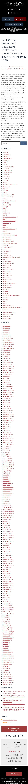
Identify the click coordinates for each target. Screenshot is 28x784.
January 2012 (6, 678)
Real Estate (6, 251)
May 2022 (5, 428)
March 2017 (6, 553)
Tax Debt (5, 277)
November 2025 (7, 344)
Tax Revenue (6, 287)
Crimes (5, 180)
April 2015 (5, 599)
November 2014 (7, 609)
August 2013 (6, 640)
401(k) (4, 152)
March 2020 (6, 481)
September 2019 (7, 493)
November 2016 (7, 561)
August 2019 (6, 495)
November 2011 (7, 682)
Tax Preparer (6, 279)
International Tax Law (9, 221)
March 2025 (6, 360)
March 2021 (6, 457)
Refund (5, 253)
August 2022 (6, 422)
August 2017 (6, 543)
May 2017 (5, 549)
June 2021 (5, 450)
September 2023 (7, 396)
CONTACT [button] (21, 19)
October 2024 (7, 370)
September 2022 (7, 420)
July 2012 (5, 666)
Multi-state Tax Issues (9, 235)
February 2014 (7, 628)
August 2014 (6, 616)
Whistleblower (7, 314)
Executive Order (7, 197)
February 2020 (7, 483)
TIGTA (4, 299)
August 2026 (6, 326)
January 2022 (6, 436)
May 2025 (5, 356)
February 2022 (7, 434)
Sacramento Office (14, 751)
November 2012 (7, 658)
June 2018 (5, 523)
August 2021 (6, 446)
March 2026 (6, 336)
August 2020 (6, 471)
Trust (4, 303)
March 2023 (6, 408)
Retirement (6, 255)
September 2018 (7, 517)
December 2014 (7, 607)
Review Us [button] (14, 774)
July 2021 (5, 448)
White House (6, 316)
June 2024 (6, 378)
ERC (4, 193)
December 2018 (7, 511)
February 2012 (7, 676)
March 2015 (6, 601)
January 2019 (6, 509)
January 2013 (6, 654)
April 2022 (5, 430)
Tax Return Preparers (9, 283)
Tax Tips (5, 289)
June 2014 (5, 620)
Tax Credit (5, 273)
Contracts (5, 176)
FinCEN (5, 203)
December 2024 (7, 366)
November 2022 (7, 416)
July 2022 (5, 424)
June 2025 (6, 354)
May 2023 (5, 404)
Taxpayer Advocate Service (10, 295)
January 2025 (6, 364)
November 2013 (7, 634)
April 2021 (5, 455)
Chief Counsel (7, 170)
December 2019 (7, 487)
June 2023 (6, 402)
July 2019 (5, 497)
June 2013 (5, 644)
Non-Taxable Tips (8, 241)
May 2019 (5, 501)
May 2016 (5, 573)
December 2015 (7, 583)
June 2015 (5, 595)
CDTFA (5, 168)
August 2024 (6, 374)
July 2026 (5, 328)
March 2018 (6, 529)
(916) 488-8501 (14, 9)
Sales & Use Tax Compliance (11, 257)
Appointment (6, 158)
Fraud (4, 207)
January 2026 (6, 340)
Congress (5, 174)
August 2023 (6, 398)
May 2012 (5, 670)
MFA (4, 231)
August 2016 (6, 567)
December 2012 (7, 656)
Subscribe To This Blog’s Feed (10, 720)
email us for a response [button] (15, 729)
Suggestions (6, 261)
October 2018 (6, 515)
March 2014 (6, 626)
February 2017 (7, 555)
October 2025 (7, 346)
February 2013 (7, 652)
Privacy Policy (17, 781)
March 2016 (6, 577)
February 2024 (7, 386)
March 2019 (6, 505)
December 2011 (7, 680)
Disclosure (6, 186)
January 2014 (6, 630)
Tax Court (5, 271)
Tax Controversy (7, 269)
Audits (4, 162)
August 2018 (6, 519)
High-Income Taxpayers (9, 217)
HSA (4, 219)
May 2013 (5, 646)
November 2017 (7, 537)
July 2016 (5, 569)
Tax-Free (5, 291)
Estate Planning (7, 195)
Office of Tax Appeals (9, 243)
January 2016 (6, 581)
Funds (4, 211)
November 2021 (7, 440)
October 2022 (7, 418)
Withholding (6, 318)
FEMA (4, 199)
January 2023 (6, 412)
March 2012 (6, 674)
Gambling (5, 213)
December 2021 (7, 438)
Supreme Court (7, 263)
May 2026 (5, 332)
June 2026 (6, 330)
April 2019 (5, 503)
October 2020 (7, 467)
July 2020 (5, 473)
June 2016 (5, 571)
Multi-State (6, 233)
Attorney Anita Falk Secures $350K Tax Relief (14, 704)
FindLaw (21, 783)
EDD (4, 190)
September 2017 (7, 541)
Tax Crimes (6, 275)
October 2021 (6, 442)
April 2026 (5, 334)
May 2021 (5, 452)
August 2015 (6, 591)
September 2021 (7, 444)
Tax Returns (6, 285)
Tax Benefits (6, 267)
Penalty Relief (6, 247)
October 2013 (6, 636)
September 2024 (7, 372)
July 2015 (5, 593)
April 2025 (5, 358)
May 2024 (5, 380)
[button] (7, 19)
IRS (4, 227)
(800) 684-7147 (14, 13)
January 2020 (6, 485)
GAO (4, 215)
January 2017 (6, 557)
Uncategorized (7, 305)
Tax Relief (5, 281)
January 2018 (6, 533)
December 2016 (7, 559)
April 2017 (5, 551)
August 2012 (6, 664)
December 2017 (7, 535)
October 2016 (6, 563)
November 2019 (7, 489)
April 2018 (5, 527)
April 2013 (5, 648)
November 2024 (7, 368)
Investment (6, 223)
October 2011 (6, 684)
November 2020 (7, 465)
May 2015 (5, 597)
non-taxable (6, 239)
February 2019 (7, 507)
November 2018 (7, 513)
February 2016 (7, 579)
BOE (4, 164)
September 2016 (7, 565)
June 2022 (6, 426)
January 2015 (6, 605)
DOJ (4, 188)
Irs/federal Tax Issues (9, 229)
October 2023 (7, 394)
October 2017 (6, 539)
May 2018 (5, 525)
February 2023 (7, 410)
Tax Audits (5, 265)
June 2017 (5, 547)
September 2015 (7, 589)
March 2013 (6, 650)
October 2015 (6, 587)
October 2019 (6, 491)
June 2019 (5, 499)
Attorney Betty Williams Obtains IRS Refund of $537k (13, 701)
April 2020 (5, 479)
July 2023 (5, 400)
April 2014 (5, 624)
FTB (4, 209)
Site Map (10, 781)
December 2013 (7, 632)
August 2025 (6, 350)
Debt (4, 182)
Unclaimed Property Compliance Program (12, 308)
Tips (4, 301)
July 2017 (5, 545)
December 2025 (7, 342)
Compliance (6, 172)
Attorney (5, 160)
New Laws (22, 69)
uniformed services (8, 312)
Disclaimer (4, 781)
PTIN (4, 249)
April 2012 (5, 672)
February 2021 (7, 459)
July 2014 (5, 618)
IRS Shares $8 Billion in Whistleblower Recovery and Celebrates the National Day (14, 697)
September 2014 (7, 613)
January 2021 (6, 461)
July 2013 (5, 642)
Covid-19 (5, 178)
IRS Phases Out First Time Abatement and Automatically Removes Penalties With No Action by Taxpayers (13, 709)
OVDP (4, 245)
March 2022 (6, 432)
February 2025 (7, 362)
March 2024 (6, 384)
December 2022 (7, 414)
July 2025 (5, 352)
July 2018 (5, 521)
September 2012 (7, 662)
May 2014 (5, 622)
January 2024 (6, 388)
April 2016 (5, 575)
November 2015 (7, 585)
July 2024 (5, 376)
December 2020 (7, 463)
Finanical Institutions (8, 201)
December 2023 (7, 390)
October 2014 (6, 611)
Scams (4, 259)
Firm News (6, 205)
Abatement (6, 154)
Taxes (4, 293)
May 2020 (5, 477)
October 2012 (6, 660)
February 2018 (7, 531)
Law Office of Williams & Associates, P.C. (15, 778)
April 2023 (5, 406)
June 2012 (5, 668)
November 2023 (7, 392)
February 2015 (7, 603)
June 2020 (6, 475)
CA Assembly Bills (8, 166)
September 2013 (7, 638)
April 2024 (5, 382)
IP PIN (4, 225)
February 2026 (7, 338)
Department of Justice (9, 184)
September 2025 (7, 348)
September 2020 (7, 469)
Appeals (5, 156)
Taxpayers (5, 297)
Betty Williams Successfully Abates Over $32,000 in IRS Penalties (14, 692)
